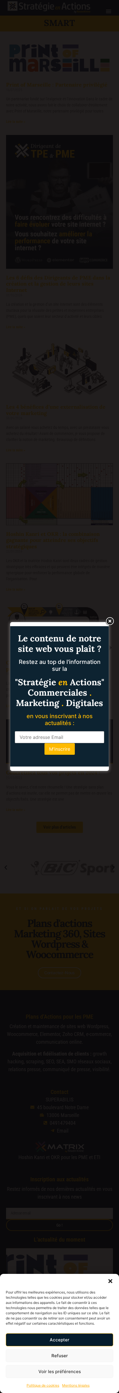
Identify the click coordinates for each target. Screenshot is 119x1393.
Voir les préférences (59, 1371)
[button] (110, 1281)
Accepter (59, 1340)
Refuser (59, 1355)
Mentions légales (76, 1385)
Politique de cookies (43, 1385)
